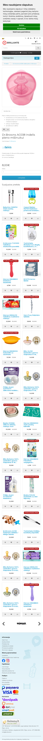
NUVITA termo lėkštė (29, 280)
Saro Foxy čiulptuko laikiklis (32, 316)
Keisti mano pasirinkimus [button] (21, 32)
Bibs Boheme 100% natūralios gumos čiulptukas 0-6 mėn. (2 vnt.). (11, 569)
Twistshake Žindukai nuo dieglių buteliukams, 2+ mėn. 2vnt (32, 245)
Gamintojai (5, 667)
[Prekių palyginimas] (37, 38)
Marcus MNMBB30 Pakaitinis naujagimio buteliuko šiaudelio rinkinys (31, 462)
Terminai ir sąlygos (7, 650)
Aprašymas (7, 111)
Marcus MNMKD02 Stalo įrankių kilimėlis (31, 424)
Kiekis (3, 168)
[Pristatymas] (28, 38)
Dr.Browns (12, 141)
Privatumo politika (7, 648)
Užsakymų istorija (7, 680)
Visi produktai (6, 669)
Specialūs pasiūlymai (8, 671)
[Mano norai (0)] (34, 38)
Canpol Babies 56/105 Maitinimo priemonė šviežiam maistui (31, 209)
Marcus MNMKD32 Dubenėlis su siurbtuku (10, 352)
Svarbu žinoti (6, 642)
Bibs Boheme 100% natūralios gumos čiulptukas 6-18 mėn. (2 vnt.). (31, 389)
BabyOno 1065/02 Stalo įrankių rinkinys (10, 208)
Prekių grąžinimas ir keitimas (10, 657)
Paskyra (4, 678)
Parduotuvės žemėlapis (9, 673)
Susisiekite (5, 655)
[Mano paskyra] (31, 38)
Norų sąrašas (5, 682)
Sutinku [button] (21, 25)
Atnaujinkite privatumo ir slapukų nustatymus (15, 739)
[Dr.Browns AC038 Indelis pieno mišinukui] (21, 87)
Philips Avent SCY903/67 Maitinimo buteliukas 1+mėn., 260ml (10, 498)
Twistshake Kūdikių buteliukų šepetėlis (31, 532)
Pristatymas (5, 644)
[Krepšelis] (39, 38)
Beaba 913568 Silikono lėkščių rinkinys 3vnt (9, 424)
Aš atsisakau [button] (21, 28)
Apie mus (5, 640)
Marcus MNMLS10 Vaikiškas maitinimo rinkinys (11, 316)
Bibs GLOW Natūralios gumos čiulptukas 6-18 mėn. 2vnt (31, 353)
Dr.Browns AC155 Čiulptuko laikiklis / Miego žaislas (10, 532)
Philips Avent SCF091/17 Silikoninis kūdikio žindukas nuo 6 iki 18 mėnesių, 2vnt (10, 390)
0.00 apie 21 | (21, 53)
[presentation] (3, 624)
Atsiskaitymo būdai (7, 646)
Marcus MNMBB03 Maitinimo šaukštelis (10, 280)
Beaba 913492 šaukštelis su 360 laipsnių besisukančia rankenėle (31, 498)
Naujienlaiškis (6, 684)
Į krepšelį (21, 178)
